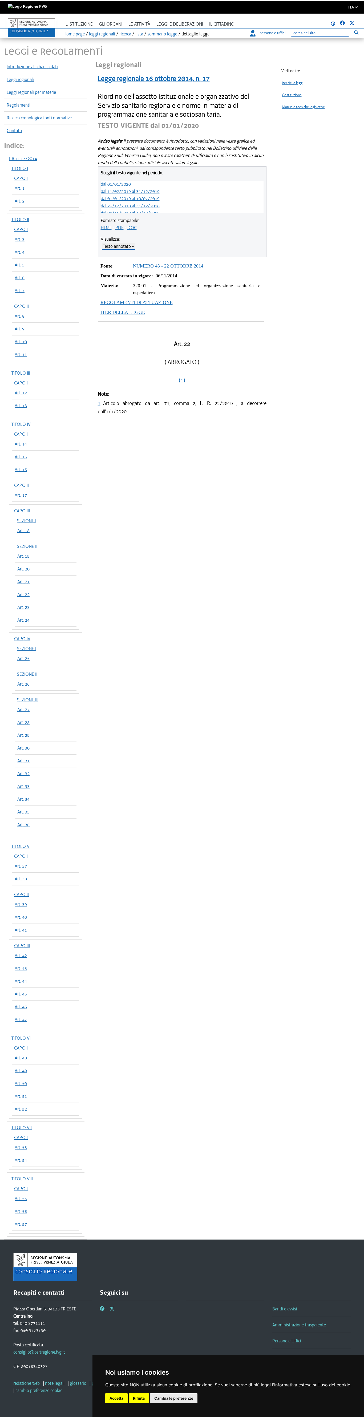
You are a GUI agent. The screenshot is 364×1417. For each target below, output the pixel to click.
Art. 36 (23, 825)
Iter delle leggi (292, 83)
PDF (119, 227)
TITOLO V (20, 846)
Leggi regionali (20, 79)
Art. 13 (21, 405)
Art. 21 (23, 582)
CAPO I (21, 178)
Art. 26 (23, 684)
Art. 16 (21, 469)
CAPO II (21, 306)
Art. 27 (23, 709)
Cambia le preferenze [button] (173, 1398)
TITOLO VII (21, 1128)
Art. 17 (21, 495)
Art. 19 (23, 556)
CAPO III (22, 511)
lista (139, 34)
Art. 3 (20, 239)
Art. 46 (21, 1007)
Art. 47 (21, 1019)
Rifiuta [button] (139, 1398)
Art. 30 (23, 748)
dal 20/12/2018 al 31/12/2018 (130, 206)
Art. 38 (21, 879)
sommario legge (162, 34)
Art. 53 (21, 1147)
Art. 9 (20, 329)
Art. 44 (21, 981)
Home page (74, 34)
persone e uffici (272, 33)
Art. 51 (21, 1096)
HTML (106, 227)
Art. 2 (20, 201)
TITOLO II (20, 219)
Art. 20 (23, 569)
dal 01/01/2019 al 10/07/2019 (130, 198)
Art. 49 (21, 1071)
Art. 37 (21, 866)
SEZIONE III (27, 700)
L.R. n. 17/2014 (23, 158)
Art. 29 (23, 735)
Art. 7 (20, 290)
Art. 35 (23, 812)
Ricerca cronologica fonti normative (39, 118)
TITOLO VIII (22, 1179)
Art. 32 (23, 773)
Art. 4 (20, 252)
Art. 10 (21, 342)
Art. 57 (21, 1224)
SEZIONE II (27, 546)
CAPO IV (22, 639)
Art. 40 (21, 917)
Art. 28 (23, 722)
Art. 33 (23, 786)
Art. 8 (20, 316)
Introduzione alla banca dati (32, 67)
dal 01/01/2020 (116, 184)
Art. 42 (21, 955)
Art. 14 (21, 444)
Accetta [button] (116, 1398)
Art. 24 (23, 620)
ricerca (125, 34)
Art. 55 (21, 1198)
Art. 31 (23, 761)
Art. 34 (23, 799)
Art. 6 (20, 278)
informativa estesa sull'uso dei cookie (312, 1384)
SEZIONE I (26, 521)
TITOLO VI (21, 1038)
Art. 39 (21, 904)
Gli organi (110, 24)
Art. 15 (21, 457)
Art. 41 (21, 930)
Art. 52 (21, 1109)
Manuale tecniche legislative (303, 107)
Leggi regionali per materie (31, 92)
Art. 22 (23, 594)
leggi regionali (102, 34)
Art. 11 (21, 354)
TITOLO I (19, 168)
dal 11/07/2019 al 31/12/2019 (130, 191)
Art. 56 (21, 1211)
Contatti (14, 130)
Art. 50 (21, 1083)
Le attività (139, 24)
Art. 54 (21, 1160)
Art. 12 (21, 393)
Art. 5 (20, 265)
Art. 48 (21, 1058)
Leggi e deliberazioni (179, 24)
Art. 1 (20, 188)
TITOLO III (20, 373)
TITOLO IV (21, 424)
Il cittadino (221, 24)
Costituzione (292, 95)
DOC (132, 227)
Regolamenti (18, 105)
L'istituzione (79, 24)
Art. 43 (21, 968)
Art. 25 (23, 658)
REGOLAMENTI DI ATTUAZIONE (136, 302)
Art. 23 (23, 607)
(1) (182, 380)
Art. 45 (21, 994)
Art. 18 (23, 530)
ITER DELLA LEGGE (122, 312)
